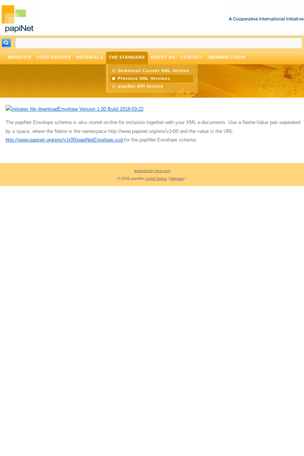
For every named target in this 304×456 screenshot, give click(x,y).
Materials (89, 57)
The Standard (127, 57)
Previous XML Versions (144, 78)
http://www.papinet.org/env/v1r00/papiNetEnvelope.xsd (65, 140)
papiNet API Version (140, 86)
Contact (192, 57)
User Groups (54, 57)
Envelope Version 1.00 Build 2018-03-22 (100, 109)
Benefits (19, 57)
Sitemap (177, 178)
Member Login (227, 57)
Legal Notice (156, 178)
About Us (163, 57)
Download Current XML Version (153, 70)
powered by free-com (152, 171)
